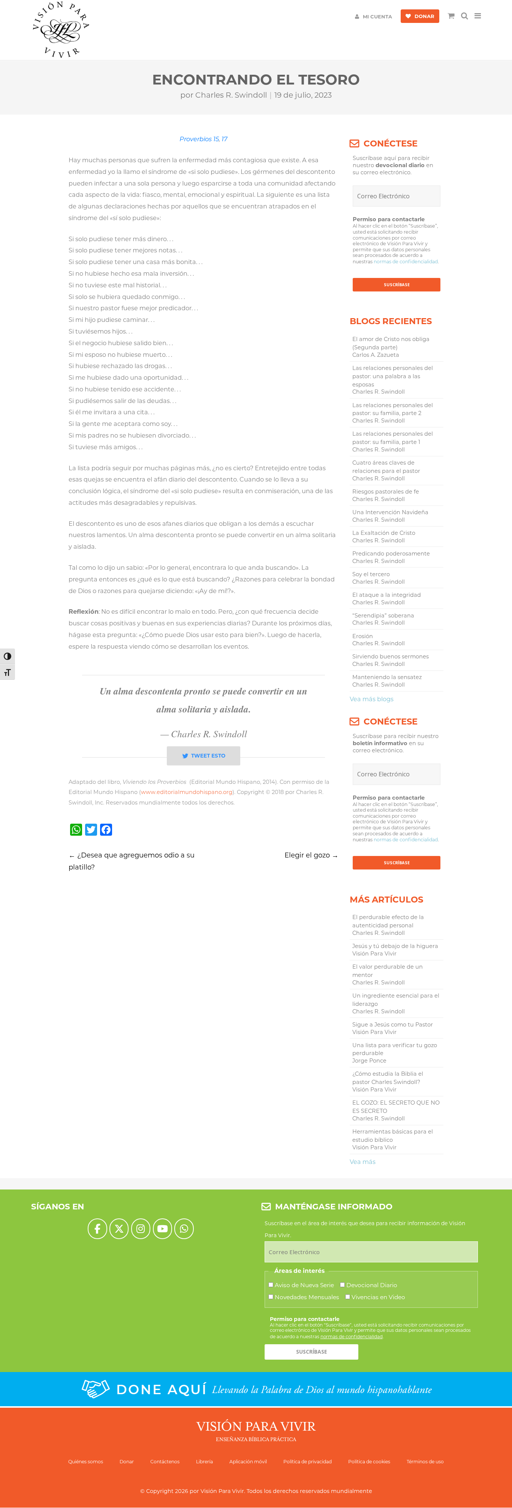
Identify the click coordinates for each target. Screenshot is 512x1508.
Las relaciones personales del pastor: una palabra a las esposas (392, 376)
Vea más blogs (372, 699)
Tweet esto (208, 756)
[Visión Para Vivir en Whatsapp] (183, 1228)
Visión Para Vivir (222, 1491)
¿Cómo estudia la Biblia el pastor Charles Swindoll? (387, 1077)
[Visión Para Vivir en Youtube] (162, 1228)
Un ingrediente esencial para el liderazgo (395, 999)
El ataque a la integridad (386, 595)
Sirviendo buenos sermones (390, 656)
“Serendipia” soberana (383, 615)
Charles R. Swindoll (231, 95)
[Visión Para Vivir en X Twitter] (119, 1228)
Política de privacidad (307, 1461)
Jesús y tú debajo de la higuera (395, 946)
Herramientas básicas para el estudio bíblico (392, 1135)
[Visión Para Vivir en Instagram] (140, 1228)
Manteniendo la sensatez (387, 677)
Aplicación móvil (248, 1461)
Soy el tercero (371, 574)
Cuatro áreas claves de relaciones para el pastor (386, 466)
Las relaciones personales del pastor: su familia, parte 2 (392, 409)
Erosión (362, 636)
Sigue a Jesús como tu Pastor (392, 1024)
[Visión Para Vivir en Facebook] (97, 1228)
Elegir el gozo (311, 855)
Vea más (363, 1161)
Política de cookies (369, 1461)
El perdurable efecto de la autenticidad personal (388, 921)
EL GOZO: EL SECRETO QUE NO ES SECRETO (396, 1106)
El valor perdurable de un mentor (387, 970)
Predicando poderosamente (391, 553)
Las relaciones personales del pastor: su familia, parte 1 (392, 437)
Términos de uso (425, 1461)
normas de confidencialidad (406, 261)
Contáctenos (165, 1461)
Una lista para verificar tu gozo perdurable (394, 1049)
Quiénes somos (85, 1461)
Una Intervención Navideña (390, 512)
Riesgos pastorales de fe (385, 491)
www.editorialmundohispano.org (186, 792)
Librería (204, 1461)
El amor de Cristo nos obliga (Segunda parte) (391, 343)
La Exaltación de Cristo (383, 533)
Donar (127, 1461)
